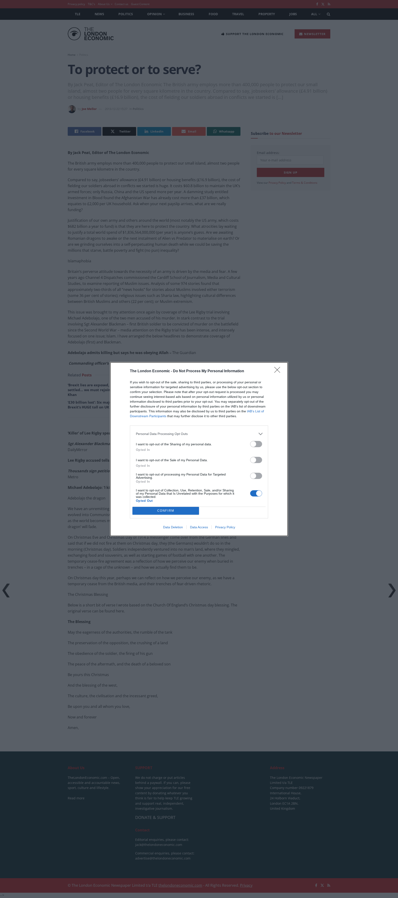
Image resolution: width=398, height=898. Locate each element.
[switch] (256, 444)
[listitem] (199, 433)
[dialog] (199, 449)
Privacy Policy (225, 527)
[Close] (278, 371)
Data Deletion (173, 527)
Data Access (199, 527)
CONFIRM (165, 510)
